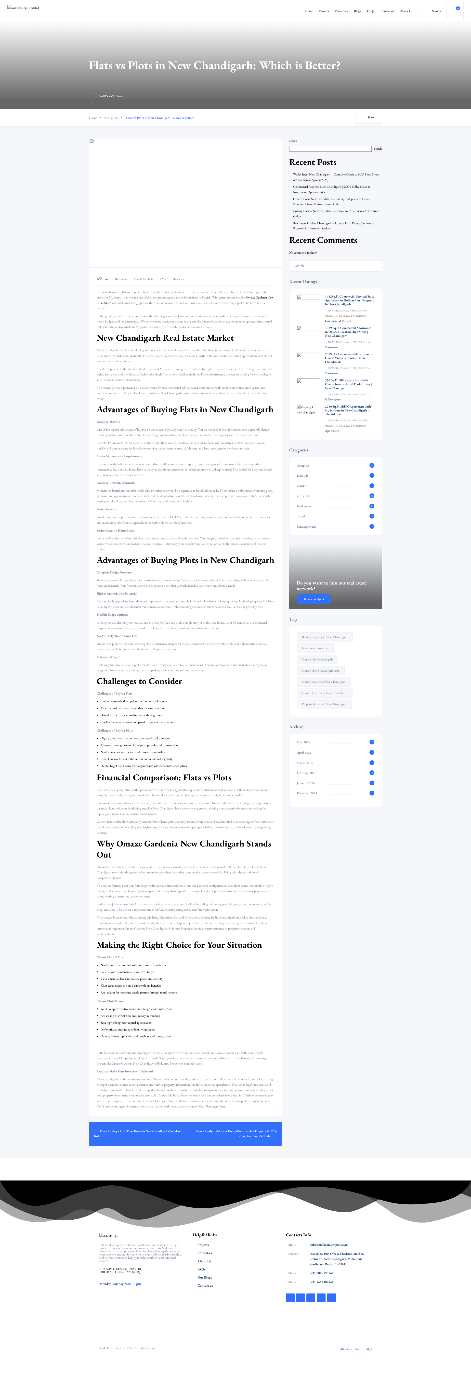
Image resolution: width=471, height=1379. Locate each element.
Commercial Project (338, 321)
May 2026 (303, 742)
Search (293, 141)
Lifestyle (302, 475)
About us (346, 1349)
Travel (301, 516)
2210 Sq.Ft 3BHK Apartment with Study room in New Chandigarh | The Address (348, 410)
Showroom (332, 347)
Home (309, 11)
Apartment (332, 431)
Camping (303, 465)
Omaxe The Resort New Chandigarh (324, 693)
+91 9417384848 (322, 1282)
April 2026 (304, 752)
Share (370, 117)
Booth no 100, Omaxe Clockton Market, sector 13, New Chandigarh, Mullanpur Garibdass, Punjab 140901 (337, 1259)
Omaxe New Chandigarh (317, 659)
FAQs (370, 11)
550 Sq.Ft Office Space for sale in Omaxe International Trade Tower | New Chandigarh (348, 384)
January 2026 (306, 783)
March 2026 (305, 763)
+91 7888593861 (322, 1273)
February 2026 (306, 773)
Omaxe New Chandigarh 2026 (321, 671)
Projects (324, 11)
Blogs (357, 11)
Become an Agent (314, 599)
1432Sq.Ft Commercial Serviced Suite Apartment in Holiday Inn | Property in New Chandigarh (349, 300)
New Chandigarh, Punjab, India (349, 342)
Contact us (387, 11)
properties (303, 496)
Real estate (111, 118)
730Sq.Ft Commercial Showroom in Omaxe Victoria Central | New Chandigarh (348, 358)
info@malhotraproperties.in (329, 1244)
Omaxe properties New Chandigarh (324, 682)
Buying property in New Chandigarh (325, 637)
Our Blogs (204, 1277)
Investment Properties (315, 648)
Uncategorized (306, 526)
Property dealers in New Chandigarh (324, 704)
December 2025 (307, 793)
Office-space (332, 399)
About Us (406, 11)
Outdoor (303, 486)
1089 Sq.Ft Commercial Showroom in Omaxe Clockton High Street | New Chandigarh (348, 332)
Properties (341, 11)
